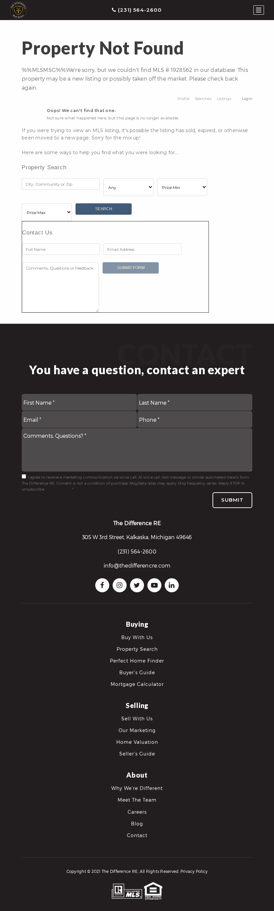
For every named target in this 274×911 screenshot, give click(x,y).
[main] (137, 160)
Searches (203, 98)
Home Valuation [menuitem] (137, 742)
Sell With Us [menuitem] (137, 718)
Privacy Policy (58, 489)
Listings (224, 98)
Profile (183, 98)
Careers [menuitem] (137, 812)
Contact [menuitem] (137, 835)
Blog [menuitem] (137, 823)
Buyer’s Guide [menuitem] (137, 672)
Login (247, 98)
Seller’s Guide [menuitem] (137, 753)
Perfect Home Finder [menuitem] (137, 661)
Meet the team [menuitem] (137, 800)
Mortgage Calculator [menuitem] (137, 684)
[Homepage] (18, 10)
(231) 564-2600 (139, 10)
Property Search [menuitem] (137, 649)
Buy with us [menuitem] (137, 637)
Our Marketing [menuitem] (137, 730)
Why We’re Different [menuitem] (137, 788)
